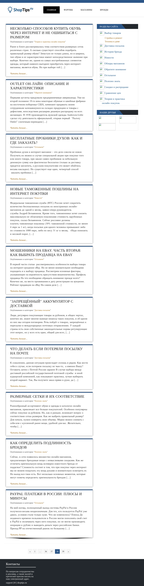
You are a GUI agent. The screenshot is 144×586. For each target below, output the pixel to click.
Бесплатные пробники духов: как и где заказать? (46, 140)
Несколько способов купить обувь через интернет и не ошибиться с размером (45, 32)
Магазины (86, 9)
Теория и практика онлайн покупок (50, 41)
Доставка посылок (42, 310)
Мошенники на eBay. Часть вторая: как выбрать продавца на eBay (45, 252)
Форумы (68, 9)
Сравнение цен (112, 93)
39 (63, 551)
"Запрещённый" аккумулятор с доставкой (41, 303)
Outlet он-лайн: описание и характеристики (39, 85)
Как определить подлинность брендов (40, 445)
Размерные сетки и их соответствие (47, 396)
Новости (38, 198)
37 (52, 551)
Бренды (104, 9)
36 (46, 551)
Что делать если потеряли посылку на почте (46, 350)
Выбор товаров (112, 33)
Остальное (39, 147)
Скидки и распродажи (116, 87)
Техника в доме (113, 41)
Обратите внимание (43, 92)
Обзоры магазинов (114, 63)
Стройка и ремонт (114, 37)
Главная (51, 9)
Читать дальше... (18, 73)
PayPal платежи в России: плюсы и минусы (46, 495)
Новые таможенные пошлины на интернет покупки (44, 191)
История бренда (113, 51)
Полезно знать (41, 401)
